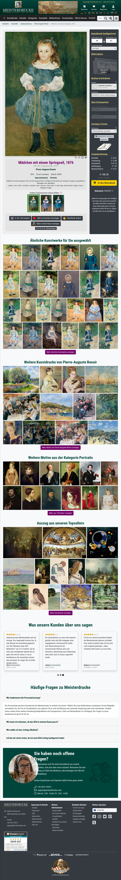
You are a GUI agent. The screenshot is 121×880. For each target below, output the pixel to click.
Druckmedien (67, 18)
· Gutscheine (56, 828)
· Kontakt (34, 808)
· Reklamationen (36, 822)
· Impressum (35, 811)
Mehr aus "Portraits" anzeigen (60, 513)
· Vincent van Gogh (78, 808)
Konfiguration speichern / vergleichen (105, 138)
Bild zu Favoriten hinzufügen (47, 218)
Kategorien (32, 18)
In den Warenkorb (105, 182)
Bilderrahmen (54, 18)
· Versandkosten (57, 816)
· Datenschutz (35, 816)
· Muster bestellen (57, 830)
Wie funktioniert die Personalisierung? (23, 697)
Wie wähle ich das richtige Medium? (22, 730)
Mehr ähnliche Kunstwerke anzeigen (60, 352)
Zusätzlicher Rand (96, 45)
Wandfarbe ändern (73, 218)
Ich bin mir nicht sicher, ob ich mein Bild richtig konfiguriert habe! (35, 738)
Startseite (5, 24)
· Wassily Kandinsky (78, 816)
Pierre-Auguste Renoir (41, 24)
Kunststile (43, 18)
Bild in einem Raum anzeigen (47, 224)
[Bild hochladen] (116, 18)
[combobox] (104, 48)
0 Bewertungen (50, 228)
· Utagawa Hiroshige (78, 819)
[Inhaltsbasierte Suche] (110, 18)
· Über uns (34, 825)
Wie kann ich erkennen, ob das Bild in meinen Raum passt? (32, 722)
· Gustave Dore (77, 822)
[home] (4, 18)
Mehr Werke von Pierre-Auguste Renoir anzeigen (60, 447)
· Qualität (54, 819)
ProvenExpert (15, 665)
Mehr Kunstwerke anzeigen (60, 613)
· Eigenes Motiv (57, 811)
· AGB (33, 813)
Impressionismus (26, 24)
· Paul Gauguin (77, 813)
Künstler (22, 18)
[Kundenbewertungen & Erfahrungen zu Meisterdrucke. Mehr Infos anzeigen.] (15, 841)
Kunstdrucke (12, 18)
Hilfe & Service (81, 18)
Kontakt (92, 18)
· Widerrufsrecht (36, 819)
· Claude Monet (77, 811)
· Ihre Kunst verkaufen (59, 813)
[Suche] (105, 18)
